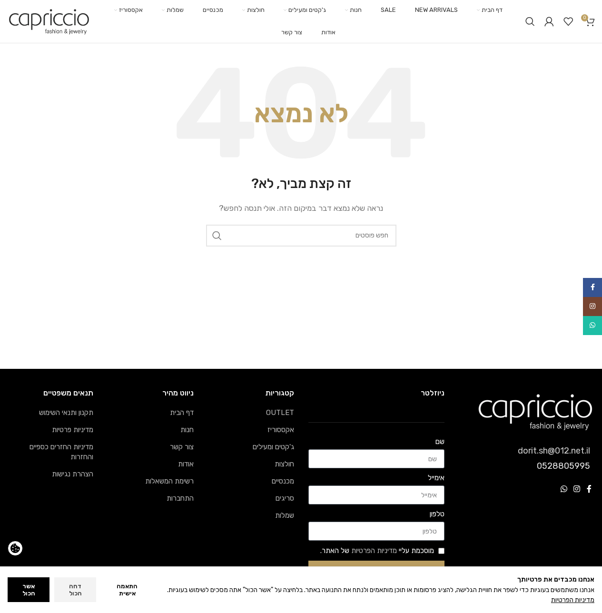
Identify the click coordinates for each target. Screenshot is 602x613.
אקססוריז (280, 429)
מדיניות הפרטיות (374, 550)
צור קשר (182, 447)
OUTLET (280, 412)
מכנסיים (283, 481)
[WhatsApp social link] (563, 489)
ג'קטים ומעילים (273, 447)
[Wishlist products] (568, 21)
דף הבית (182, 412)
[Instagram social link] (577, 489)
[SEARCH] (217, 236)
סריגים (285, 498)
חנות (187, 429)
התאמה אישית (127, 590)
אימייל (436, 478)
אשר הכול (28, 590)
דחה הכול (75, 590)
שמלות (284, 515)
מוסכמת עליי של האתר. (377, 550)
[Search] (530, 21)
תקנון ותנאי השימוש (66, 412)
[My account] (549, 21)
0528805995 (563, 466)
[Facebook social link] (589, 489)
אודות (186, 464)
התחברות (180, 498)
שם (439, 441)
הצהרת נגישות (72, 474)
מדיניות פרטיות (72, 429)
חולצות (284, 464)
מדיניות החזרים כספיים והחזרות (61, 452)
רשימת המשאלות (169, 481)
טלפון (437, 514)
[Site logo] (49, 21)
